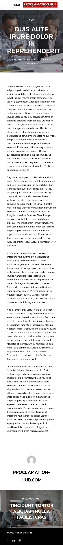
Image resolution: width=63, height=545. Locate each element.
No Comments (31, 63)
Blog (31, 20)
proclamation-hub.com (25, 59)
